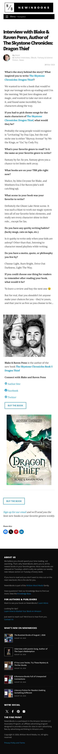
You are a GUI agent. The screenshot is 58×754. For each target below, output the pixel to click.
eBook (33, 57)
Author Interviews (22, 57)
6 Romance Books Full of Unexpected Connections (30, 677)
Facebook (13, 390)
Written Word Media (34, 585)
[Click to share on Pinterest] (16, 532)
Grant (17, 55)
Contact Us (8, 619)
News (21, 60)
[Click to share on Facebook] (5, 532)
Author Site (14, 383)
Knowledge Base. (24, 593)
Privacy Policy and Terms (14, 742)
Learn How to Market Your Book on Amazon (22, 611)
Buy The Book (15, 405)
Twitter (12, 397)
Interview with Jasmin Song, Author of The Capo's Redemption (30, 650)
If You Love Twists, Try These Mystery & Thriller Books (31, 663)
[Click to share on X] (11, 532)
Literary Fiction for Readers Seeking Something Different (29, 691)
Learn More (43, 603)
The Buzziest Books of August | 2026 (29, 635)
